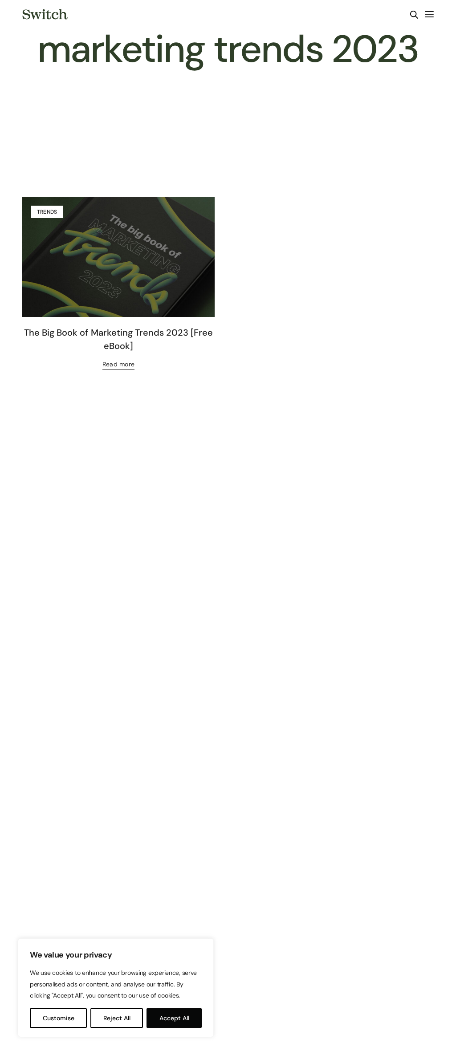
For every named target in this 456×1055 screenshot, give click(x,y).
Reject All (116, 1018)
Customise (58, 1018)
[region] (116, 987)
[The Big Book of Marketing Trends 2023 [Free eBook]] (118, 257)
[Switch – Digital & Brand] (45, 14)
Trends (47, 211)
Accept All (174, 1018)
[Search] (414, 15)
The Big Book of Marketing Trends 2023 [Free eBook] (118, 339)
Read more (118, 364)
